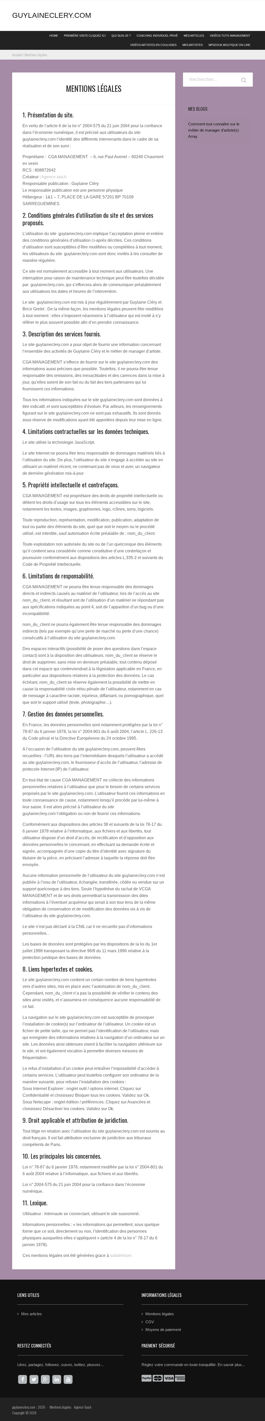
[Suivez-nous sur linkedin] (56, 1379)
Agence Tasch (82, 1407)
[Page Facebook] (22, 1379)
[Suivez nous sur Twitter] (34, 1379)
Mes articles (31, 1314)
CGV (149, 1322)
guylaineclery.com (51, 15)
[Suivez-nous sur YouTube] (68, 1379)
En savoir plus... (231, 1364)
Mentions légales (159, 1314)
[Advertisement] (218, 272)
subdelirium (120, 1255)
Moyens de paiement (163, 1329)
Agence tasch (54, 177)
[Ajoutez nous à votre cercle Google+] (45, 1379)
